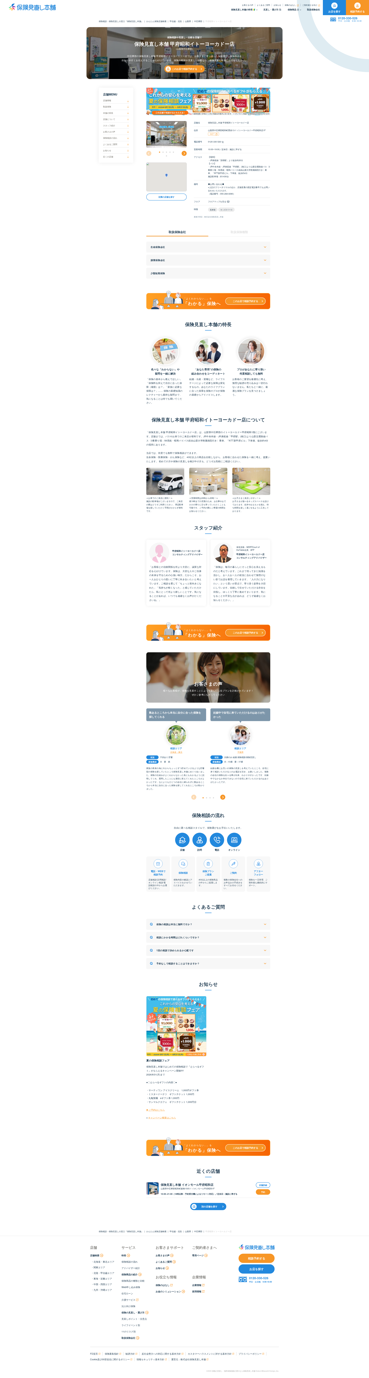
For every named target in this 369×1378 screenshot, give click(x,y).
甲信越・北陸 (176, 21)
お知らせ (277, 5)
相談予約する (357, 11)
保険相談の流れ (110, 137)
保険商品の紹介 (130, 1274)
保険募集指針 (112, 1353)
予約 (263, 1192)
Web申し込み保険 (131, 1287)
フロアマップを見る (217, 201)
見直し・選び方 (270, 10)
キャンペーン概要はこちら (162, 1117)
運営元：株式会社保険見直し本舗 (188, 1359)
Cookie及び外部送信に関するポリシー (110, 1359)
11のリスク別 (129, 1331)
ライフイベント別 (131, 1325)
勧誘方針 (130, 1353)
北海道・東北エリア (104, 1261)
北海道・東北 (176, 752)
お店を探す (334, 11)
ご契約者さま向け (309, 5)
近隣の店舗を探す (166, 197)
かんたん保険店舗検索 (156, 21)
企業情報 (196, 1285)
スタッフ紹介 (109, 125)
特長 (124, 1255)
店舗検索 (94, 1255)
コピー (212, 134)
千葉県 (240, 752)
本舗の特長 (108, 112)
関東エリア (99, 1267)
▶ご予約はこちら (155, 1109)
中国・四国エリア (103, 1284)
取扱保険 (107, 106)
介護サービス (128, 1299)
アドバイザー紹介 (131, 1268)
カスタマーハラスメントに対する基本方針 (210, 1353)
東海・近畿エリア (103, 1278)
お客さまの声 (247, 5)
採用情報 (196, 1291)
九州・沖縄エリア (103, 1289)
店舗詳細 (263, 1185)
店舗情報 (107, 100)
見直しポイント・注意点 (134, 1318)
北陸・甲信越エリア (104, 1273)
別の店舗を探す (209, 1206)
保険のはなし (290, 5)
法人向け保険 (128, 1306)
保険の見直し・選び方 (133, 1312)
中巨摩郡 (198, 21)
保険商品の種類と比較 (133, 1280)
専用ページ (198, 1255)
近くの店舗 (108, 156)
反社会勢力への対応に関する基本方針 (161, 1353)
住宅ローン (127, 1293)
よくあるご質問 (263, 5)
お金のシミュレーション (168, 1291)
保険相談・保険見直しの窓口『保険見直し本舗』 (121, 21)
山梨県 (188, 21)
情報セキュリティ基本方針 (150, 1359)
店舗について (109, 119)
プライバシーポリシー (250, 1353)
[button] (159, 152)
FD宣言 (94, 1353)
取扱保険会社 (313, 10)
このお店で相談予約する (184, 69)
